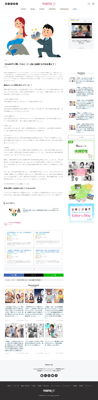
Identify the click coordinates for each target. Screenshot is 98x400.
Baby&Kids (52, 9)
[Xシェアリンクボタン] (45, 375)
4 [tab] (83, 48)
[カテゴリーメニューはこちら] (93, 4)
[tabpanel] (82, 33)
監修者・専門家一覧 (25, 385)
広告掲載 (39, 385)
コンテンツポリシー (67, 385)
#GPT (34, 269)
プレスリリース (88, 385)
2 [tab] (80, 48)
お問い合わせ (46, 385)
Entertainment (64, 9)
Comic (75, 9)
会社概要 (81, 385)
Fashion (23, 9)
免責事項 (75, 385)
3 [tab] (81, 48)
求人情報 (33, 385)
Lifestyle (41, 9)
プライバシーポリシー (56, 385)
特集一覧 (9, 385)
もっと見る (81, 137)
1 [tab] (78, 48)
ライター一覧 (16, 385)
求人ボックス (14, 245)
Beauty (33, 9)
